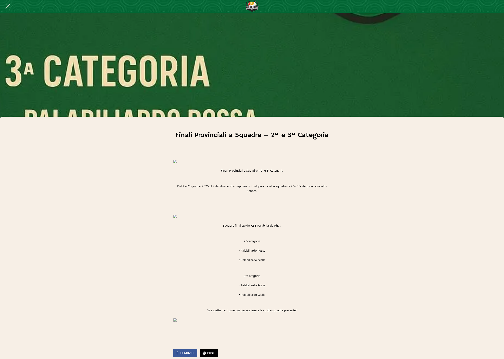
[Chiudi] (8, 6)
